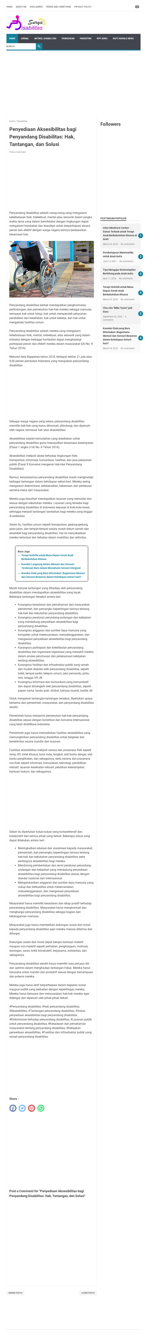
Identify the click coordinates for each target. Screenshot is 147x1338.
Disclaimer (36, 7)
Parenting (85, 38)
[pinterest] (31, 1108)
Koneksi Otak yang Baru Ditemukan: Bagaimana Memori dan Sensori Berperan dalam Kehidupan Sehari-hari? (120, 336)
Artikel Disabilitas (45, 38)
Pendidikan (68, 38)
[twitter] (22, 1108)
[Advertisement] (73, 82)
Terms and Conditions (58, 7)
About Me (21, 7)
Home (9, 7)
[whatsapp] (40, 1108)
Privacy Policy (82, 7)
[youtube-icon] (137, 7)
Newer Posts (15, 1293)
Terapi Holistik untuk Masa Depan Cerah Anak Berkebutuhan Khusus (118, 291)
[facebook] (12, 1108)
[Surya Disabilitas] (26, 22)
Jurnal (25, 38)
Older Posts (88, 1293)
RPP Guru (102, 38)
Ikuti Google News (123, 38)
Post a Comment (17, 152)
